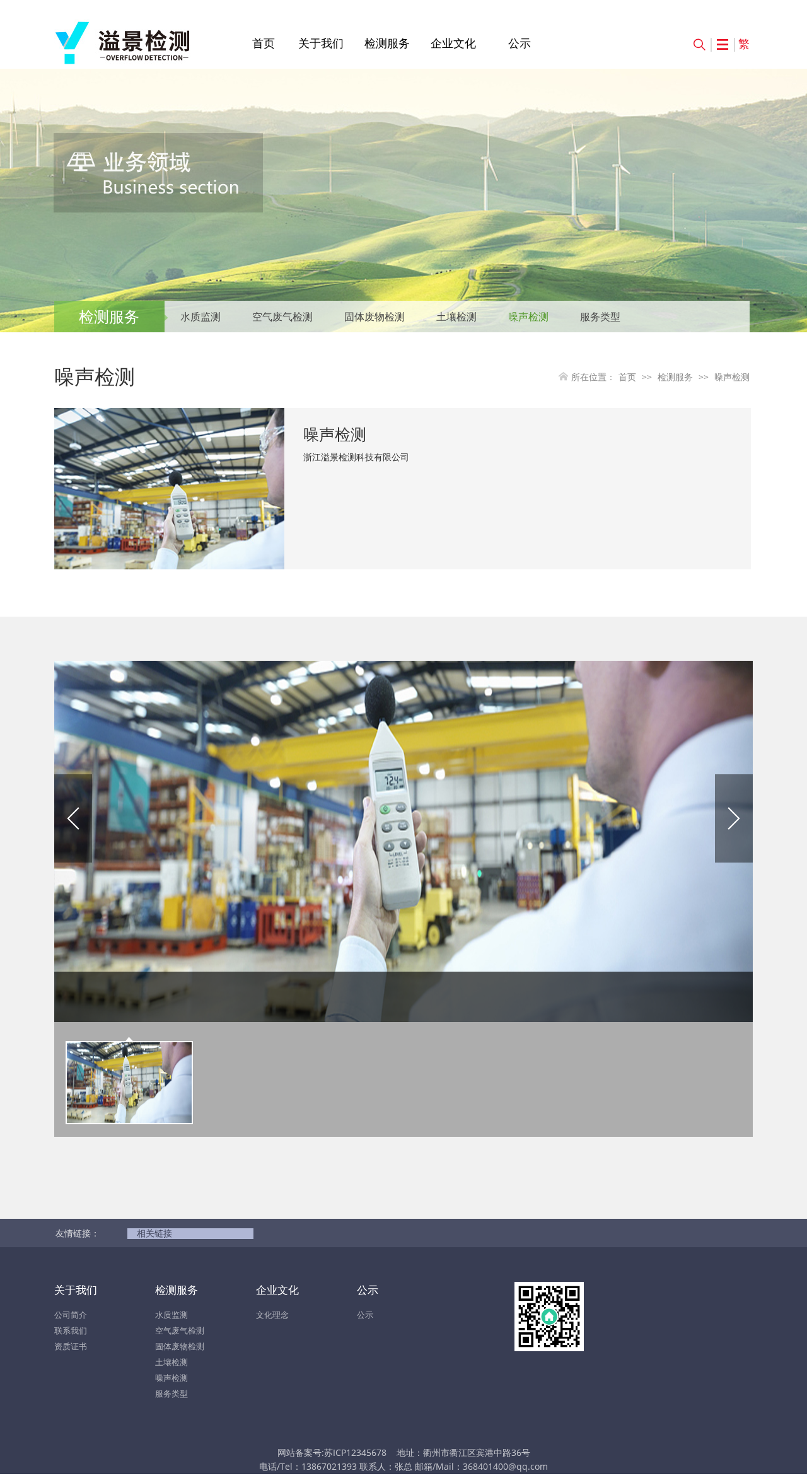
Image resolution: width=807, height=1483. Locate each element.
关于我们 (321, 42)
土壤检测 (456, 316)
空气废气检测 (282, 316)
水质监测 (200, 316)
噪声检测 (528, 316)
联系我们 (70, 1330)
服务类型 (600, 316)
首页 (263, 42)
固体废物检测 (374, 316)
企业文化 (453, 42)
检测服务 (387, 42)
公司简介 (70, 1314)
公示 (519, 42)
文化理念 (272, 1314)
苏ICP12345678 (355, 1452)
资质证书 (70, 1346)
